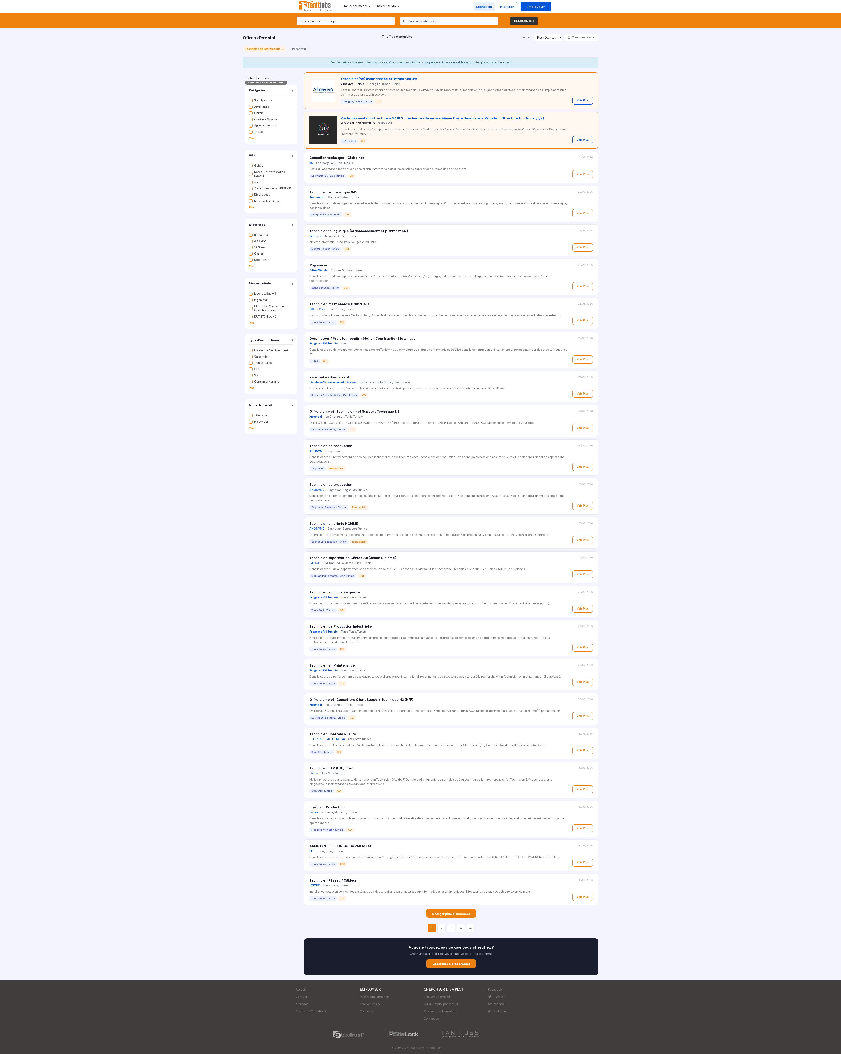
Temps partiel (263, 363)
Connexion (484, 7)
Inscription (507, 7)
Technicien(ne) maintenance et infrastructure (379, 79)
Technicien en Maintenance (332, 665)
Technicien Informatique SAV (333, 192)
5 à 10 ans (261, 235)
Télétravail (261, 415)
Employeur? (536, 6)
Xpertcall (315, 417)
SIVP (257, 375)
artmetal (315, 236)
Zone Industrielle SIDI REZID (272, 188)
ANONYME (316, 451)
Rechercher (524, 21)
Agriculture (262, 107)
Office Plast (317, 309)
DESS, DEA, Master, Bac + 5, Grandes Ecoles (272, 308)
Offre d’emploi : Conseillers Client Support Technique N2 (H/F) (361, 699)
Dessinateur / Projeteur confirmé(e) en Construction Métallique (362, 338)
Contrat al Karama (266, 381)
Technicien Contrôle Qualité (332, 734)
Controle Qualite (265, 119)
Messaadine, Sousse (268, 201)
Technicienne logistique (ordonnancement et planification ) (358, 231)
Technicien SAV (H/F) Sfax (331, 768)
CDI (256, 369)
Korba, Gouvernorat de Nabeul (269, 174)
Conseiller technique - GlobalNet (336, 158)
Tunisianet (317, 197)
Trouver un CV (370, 1004)
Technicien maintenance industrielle (339, 304)
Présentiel (261, 422)
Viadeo (499, 1004)
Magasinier (318, 265)
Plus (251, 138)
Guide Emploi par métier (441, 1004)
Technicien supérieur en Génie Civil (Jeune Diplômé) (352, 558)
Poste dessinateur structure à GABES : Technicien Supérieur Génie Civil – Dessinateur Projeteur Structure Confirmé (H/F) (442, 118)
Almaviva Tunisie (352, 84)
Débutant (260, 260)
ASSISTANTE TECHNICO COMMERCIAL (340, 846)
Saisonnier (261, 356)
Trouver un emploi (437, 997)
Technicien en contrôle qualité (334, 592)
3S (311, 163)
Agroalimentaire (265, 125)
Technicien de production (330, 446)
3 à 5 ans (260, 241)
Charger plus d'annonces (451, 914)
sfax (257, 182)
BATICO (314, 563)
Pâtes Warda (318, 270)
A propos (302, 1004)
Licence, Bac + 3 (265, 294)
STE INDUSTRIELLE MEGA (327, 739)
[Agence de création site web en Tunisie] (460, 1034)
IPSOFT (314, 885)
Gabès (258, 165)
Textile (258, 132)
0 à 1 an (259, 254)
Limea (313, 773)
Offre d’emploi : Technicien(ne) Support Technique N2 (354, 411)
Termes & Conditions (311, 1011)
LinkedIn (500, 1011)
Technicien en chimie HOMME (333, 524)
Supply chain (263, 100)
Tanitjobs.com (433, 1048)
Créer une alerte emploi (451, 964)
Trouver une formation (440, 1011)
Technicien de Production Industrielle (340, 626)
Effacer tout (298, 49)
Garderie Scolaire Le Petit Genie (332, 382)
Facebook (495, 989)
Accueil (301, 989)
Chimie (259, 113)
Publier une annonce (374, 997)
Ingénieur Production (327, 807)
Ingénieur (260, 300)
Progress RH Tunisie (323, 343)
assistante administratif (329, 377)
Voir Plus (583, 100)
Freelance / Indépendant (271, 350)
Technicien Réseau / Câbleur (333, 880)
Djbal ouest (262, 195)
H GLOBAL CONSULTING (358, 123)
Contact (301, 997)
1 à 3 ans (259, 247)
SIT (311, 851)
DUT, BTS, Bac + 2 (265, 316)
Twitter (499, 997)
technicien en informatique (266, 83)
